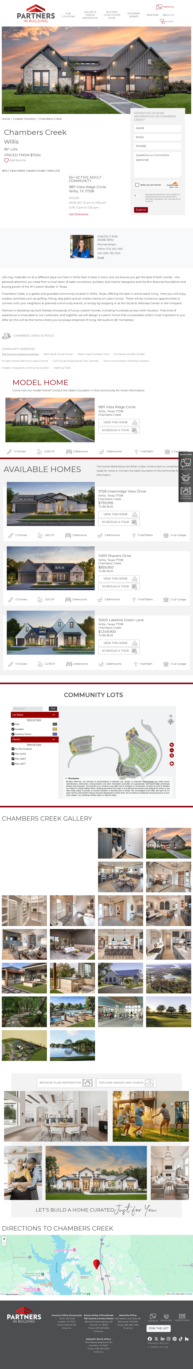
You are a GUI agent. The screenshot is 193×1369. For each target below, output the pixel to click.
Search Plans (36, 170)
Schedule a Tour (115, 430)
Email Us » (67, 1328)
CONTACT (153, 1320)
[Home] (36, 13)
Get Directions (78, 214)
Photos (17, 109)
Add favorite (17, 160)
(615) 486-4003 (131, 1325)
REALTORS (166, 1320)
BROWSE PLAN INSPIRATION (60, 1082)
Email (100, 257)
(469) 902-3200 (102, 1348)
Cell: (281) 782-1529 (108, 253)
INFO (5, 170)
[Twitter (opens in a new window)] (156, 1339)
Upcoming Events (133, 15)
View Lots (53, 170)
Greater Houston (24, 119)
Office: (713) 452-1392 (110, 248)
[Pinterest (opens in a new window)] (174, 1339)
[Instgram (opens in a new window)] (169, 1339)
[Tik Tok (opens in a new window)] (181, 1339)
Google (189, 1293)
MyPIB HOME (182, 1320)
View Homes (17, 170)
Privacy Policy (158, 1343)
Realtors (153, 15)
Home (6, 119)
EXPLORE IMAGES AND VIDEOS (121, 1082)
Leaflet (172, 1293)
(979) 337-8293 (102, 1328)
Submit (141, 209)
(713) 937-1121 (70, 1325)
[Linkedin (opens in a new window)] (163, 1339)
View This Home (115, 422)
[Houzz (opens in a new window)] (187, 1339)
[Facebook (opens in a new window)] (150, 1339)
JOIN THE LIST (159, 1328)
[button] (120, 843)
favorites (169, 21)
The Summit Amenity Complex (20, 354)
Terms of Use (159, 1347)
